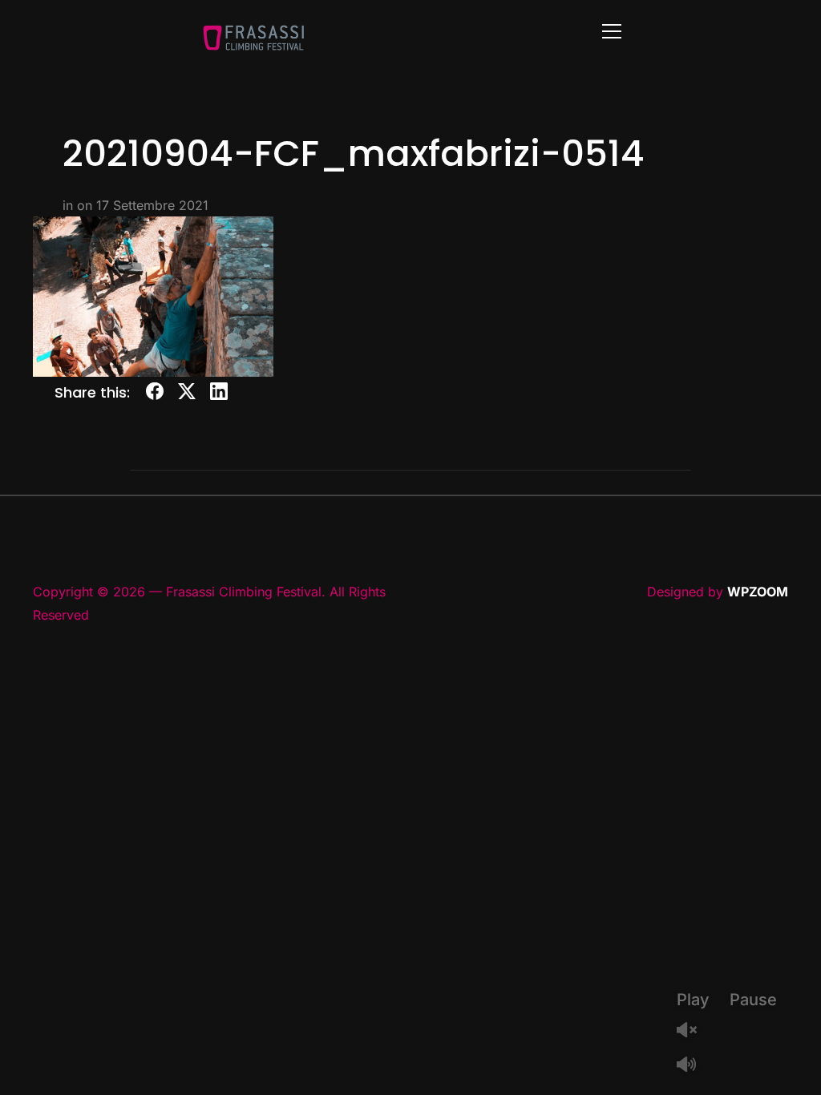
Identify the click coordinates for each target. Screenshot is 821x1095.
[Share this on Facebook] (155, 394)
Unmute (693, 1031)
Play (693, 999)
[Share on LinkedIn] (219, 394)
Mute (693, 1066)
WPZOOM (757, 592)
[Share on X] (187, 394)
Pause (753, 999)
